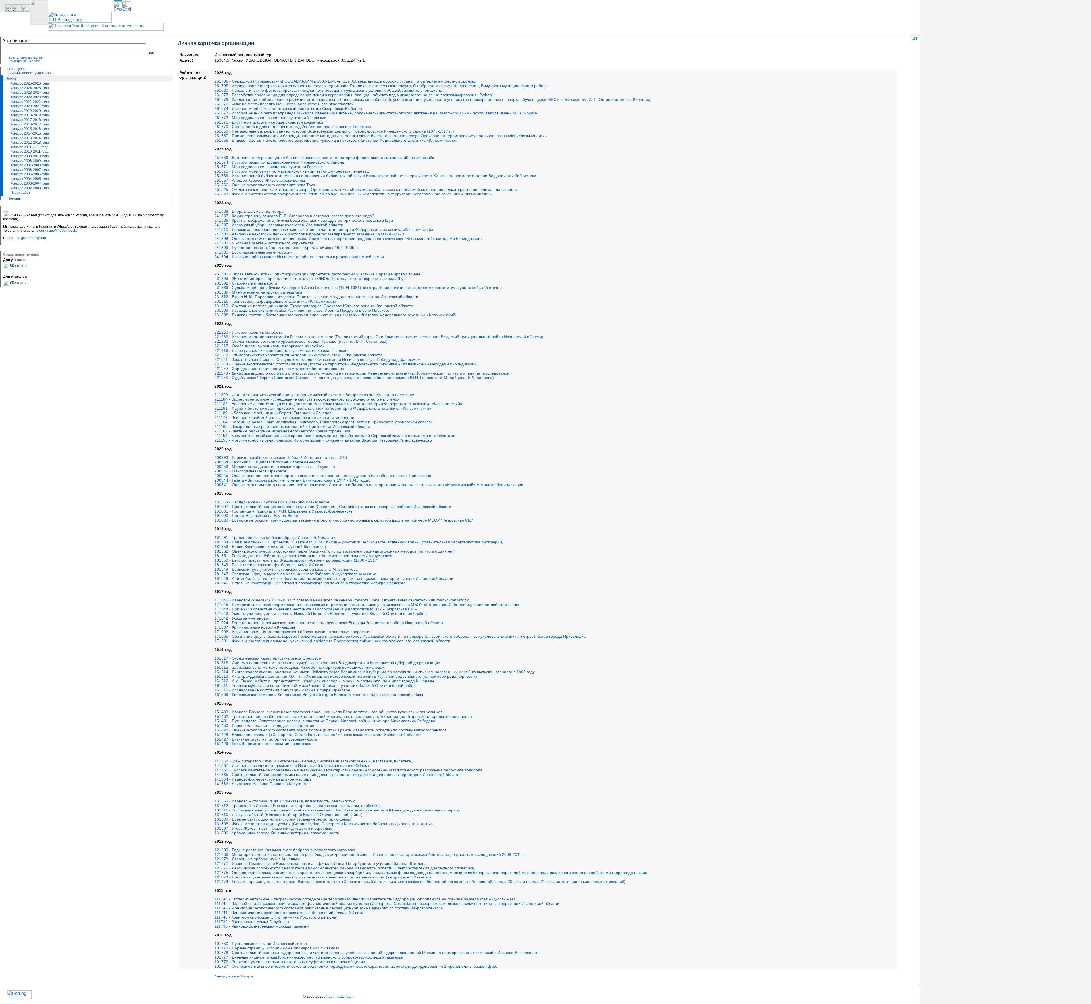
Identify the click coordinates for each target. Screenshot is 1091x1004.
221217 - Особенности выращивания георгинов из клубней (270, 346)
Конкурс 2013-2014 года (29, 138)
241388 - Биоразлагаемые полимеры (249, 211)
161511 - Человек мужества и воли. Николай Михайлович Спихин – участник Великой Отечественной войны (315, 685)
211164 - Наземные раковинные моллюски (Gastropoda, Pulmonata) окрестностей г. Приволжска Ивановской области (324, 422)
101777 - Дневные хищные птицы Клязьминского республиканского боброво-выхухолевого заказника (309, 957)
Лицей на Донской (339, 997)
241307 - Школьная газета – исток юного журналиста (264, 243)
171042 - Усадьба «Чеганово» (242, 618)
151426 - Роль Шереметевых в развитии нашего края (264, 743)
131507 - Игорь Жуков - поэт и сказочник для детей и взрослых (273, 828)
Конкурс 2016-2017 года (29, 124)
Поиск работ (20, 192)
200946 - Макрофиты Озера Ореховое (250, 471)
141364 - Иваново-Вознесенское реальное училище (263, 779)
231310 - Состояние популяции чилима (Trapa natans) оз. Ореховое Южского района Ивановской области (314, 306)
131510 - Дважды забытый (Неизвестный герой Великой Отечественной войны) (289, 814)
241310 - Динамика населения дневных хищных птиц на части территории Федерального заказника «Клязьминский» (324, 229)
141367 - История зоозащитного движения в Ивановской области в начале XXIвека (292, 765)
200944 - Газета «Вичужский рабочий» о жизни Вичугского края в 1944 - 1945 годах (292, 480)
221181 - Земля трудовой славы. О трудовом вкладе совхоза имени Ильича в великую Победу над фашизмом (317, 359)
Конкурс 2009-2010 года (29, 156)
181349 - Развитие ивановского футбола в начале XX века (269, 564)
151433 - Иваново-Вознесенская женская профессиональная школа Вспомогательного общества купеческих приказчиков (328, 712)
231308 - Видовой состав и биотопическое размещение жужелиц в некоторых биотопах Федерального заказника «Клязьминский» (336, 315)
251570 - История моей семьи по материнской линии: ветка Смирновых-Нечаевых (292, 171)
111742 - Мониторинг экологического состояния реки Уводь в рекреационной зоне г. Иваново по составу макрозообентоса (329, 908)
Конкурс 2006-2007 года (29, 170)
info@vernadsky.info (30, 238)
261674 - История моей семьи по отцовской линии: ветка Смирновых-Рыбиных (288, 108)
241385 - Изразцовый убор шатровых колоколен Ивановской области (279, 225)
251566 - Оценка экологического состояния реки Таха (265, 185)
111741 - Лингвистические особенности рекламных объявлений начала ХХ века (289, 912)
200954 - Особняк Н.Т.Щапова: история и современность (268, 462)
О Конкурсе (16, 69)
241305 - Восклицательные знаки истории (254, 252)
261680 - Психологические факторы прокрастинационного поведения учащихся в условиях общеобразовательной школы (329, 90)
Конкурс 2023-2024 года (29, 93)
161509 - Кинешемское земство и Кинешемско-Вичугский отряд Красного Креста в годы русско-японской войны (319, 694)
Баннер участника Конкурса (234, 976)
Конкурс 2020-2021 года (29, 106)
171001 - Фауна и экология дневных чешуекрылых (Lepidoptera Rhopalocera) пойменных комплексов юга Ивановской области (332, 641)
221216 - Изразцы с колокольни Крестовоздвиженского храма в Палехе (281, 350)
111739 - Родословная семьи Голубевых (252, 921)
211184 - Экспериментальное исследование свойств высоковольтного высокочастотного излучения (307, 399)
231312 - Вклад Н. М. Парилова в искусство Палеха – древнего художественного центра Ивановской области (316, 296)
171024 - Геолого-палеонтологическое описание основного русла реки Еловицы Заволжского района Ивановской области (329, 622)
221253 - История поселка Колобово (249, 332)
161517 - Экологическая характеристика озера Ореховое (268, 658)
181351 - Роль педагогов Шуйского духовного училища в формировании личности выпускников (303, 555)
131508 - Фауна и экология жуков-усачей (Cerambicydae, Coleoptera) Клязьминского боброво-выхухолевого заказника (325, 823)
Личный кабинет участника (29, 73)
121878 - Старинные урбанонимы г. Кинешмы (257, 859)
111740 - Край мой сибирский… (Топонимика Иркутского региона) (276, 917)
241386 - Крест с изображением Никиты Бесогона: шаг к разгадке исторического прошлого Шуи (304, 220)
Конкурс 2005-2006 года (29, 174)
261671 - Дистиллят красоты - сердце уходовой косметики (269, 122)
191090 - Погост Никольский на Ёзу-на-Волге (256, 515)
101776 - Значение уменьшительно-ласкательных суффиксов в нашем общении (290, 961)
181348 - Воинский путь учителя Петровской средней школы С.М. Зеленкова (286, 569)
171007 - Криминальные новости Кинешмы (255, 627)
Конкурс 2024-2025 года (29, 88)
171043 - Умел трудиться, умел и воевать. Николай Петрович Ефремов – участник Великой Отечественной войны (321, 613)
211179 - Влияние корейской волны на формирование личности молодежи (284, 417)
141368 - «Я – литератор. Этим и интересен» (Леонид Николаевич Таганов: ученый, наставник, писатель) (314, 761)
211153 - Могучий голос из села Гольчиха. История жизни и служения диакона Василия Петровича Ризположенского (323, 440)
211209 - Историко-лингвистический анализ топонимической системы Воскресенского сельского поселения (315, 394)
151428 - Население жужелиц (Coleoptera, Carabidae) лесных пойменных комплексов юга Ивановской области (318, 734)
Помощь (14, 198)
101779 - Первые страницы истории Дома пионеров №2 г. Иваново (277, 948)
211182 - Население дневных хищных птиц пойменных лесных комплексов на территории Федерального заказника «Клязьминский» (338, 403)
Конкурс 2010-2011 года (29, 152)
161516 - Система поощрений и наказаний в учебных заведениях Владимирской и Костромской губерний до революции (327, 662)
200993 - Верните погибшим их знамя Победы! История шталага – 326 (281, 457)
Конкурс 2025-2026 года (29, 83)
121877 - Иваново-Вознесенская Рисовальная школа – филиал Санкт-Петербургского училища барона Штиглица (321, 863)
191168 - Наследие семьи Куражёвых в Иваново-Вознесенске (272, 502)
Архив (11, 78)
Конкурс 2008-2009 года (29, 161)
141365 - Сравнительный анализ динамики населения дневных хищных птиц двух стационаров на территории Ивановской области (338, 774)
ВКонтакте (18, 266)
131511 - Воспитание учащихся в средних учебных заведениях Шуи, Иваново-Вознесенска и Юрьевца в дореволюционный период (337, 810)
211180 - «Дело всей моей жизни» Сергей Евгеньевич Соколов (273, 413)
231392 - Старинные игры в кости (246, 283)
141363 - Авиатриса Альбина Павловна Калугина (260, 783)
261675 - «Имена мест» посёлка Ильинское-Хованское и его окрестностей (284, 104)
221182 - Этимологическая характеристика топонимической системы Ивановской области (298, 355)
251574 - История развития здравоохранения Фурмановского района (279, 162)
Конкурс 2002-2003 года (29, 188)
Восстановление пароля (26, 57)
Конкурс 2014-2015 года (29, 133)
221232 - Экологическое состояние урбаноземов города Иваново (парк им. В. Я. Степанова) (301, 341)
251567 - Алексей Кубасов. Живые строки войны (260, 180)
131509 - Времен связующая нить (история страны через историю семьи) (284, 819)
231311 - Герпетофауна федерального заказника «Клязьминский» (276, 301)
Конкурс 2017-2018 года (29, 120)
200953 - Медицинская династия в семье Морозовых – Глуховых (275, 466)
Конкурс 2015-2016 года (29, 129)
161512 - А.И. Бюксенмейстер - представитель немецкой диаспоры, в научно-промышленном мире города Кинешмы (324, 681)
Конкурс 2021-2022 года (29, 102)
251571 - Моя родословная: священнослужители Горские (268, 166)
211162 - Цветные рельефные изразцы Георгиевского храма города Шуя (282, 431)
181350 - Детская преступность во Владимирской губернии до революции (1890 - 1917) (296, 560)
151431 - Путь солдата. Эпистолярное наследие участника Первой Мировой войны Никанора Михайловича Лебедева (325, 721)
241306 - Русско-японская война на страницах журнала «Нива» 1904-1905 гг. (287, 247)
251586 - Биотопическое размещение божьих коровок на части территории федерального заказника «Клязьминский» (324, 157)
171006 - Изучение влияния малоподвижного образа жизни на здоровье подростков (293, 631)
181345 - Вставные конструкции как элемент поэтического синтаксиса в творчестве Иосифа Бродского (310, 583)
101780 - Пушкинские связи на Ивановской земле (261, 943)
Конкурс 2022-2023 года (29, 97)
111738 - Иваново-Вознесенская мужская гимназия (262, 926)
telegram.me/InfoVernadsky (57, 231)
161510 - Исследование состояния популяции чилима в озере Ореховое (282, 690)
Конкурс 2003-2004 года (29, 183)
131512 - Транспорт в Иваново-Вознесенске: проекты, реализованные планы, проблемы (297, 805)
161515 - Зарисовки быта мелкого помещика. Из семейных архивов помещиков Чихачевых (300, 667)
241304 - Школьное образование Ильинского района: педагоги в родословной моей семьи (299, 256)
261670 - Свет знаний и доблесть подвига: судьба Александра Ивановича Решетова (293, 126)
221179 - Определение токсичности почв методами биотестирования (279, 368)
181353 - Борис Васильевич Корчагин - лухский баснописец (270, 546)
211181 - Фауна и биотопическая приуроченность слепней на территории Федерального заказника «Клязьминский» (323, 408)
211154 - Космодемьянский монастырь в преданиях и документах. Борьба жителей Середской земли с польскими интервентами (335, 435)
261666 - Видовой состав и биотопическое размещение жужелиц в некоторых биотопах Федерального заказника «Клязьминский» (336, 140)
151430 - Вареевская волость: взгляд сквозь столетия (264, 725)
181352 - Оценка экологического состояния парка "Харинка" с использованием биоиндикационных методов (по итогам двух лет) (335, 551)
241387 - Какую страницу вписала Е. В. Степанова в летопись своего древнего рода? (294, 216)
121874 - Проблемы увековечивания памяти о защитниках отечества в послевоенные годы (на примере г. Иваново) (323, 877)
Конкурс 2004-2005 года (29, 179)
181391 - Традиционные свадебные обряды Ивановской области (275, 537)
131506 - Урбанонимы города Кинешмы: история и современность (277, 833)
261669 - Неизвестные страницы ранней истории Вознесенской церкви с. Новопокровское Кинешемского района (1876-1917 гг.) (334, 131)
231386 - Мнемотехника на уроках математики (258, 292)
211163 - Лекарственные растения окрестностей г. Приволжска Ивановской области (292, 426)
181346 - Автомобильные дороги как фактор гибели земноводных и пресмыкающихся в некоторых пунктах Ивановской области (334, 578)
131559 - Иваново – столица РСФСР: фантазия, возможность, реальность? (285, 801)
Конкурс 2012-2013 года (29, 143)
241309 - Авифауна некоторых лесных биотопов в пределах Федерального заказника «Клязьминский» (310, 234)
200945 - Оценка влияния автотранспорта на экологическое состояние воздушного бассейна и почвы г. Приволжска (323, 475)
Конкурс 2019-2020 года (29, 111)
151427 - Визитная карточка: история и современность (266, 739)
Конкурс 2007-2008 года (29, 165)
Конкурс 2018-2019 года (29, 115)
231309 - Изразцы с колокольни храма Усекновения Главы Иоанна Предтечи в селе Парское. (302, 310)
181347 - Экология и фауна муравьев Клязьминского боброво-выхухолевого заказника (295, 574)
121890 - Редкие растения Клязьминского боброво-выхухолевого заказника (285, 850)
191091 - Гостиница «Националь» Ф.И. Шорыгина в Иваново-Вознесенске (284, 511)
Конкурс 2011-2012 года (29, 147)
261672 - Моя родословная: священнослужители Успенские (270, 117)
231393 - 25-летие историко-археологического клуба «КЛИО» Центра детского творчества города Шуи (310, 278)
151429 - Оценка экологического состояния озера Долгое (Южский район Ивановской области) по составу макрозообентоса (331, 730)
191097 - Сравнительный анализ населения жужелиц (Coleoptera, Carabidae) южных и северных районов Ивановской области (333, 506)
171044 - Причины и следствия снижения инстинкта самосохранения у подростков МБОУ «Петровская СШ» (316, 609)
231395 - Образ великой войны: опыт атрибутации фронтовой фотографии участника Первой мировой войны (317, 274)
